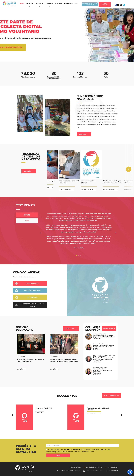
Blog (76, 3)
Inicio (22, 3)
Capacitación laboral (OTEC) (76, 182)
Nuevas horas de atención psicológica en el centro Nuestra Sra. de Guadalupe (64, 360)
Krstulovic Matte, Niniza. (99, 334)
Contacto (58, 3)
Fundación (29, 3)
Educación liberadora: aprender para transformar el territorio (103, 358)
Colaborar (49, 3)
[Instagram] (121, 5)
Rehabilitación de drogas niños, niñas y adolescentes (100, 182)
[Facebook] (116, 5)
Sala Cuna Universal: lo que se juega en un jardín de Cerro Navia (104, 336)
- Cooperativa (96, 338)
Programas (39, 3)
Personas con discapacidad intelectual (57, 182)
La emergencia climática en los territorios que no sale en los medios (103, 347)
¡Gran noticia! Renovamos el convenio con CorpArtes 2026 (30, 360)
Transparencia (68, 3)
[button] (1, 34)
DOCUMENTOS (67, 395)
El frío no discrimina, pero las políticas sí (102, 371)
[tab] (27, 214)
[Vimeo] (124, 5)
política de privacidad (72, 449)
